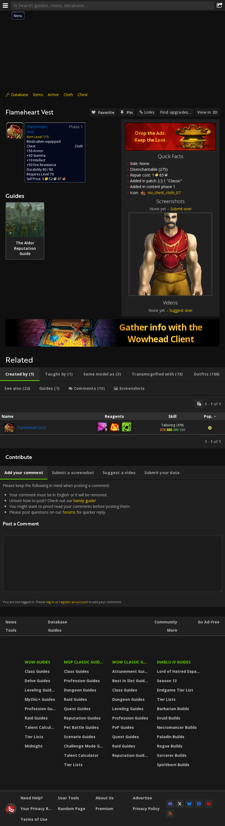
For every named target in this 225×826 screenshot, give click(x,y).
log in (50, 602)
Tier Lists (34, 736)
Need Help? (32, 797)
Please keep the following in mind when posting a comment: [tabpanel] (66, 543)
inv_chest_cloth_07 (164, 192)
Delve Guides (37, 680)
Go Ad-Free (209, 622)
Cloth (68, 94)
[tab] (20, 374)
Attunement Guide (130, 671)
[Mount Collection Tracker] (112, 333)
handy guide (84, 500)
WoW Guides (37, 662)
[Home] (10, 812)
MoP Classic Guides (84, 662)
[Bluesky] (189, 804)
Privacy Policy (146, 808)
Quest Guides (77, 708)
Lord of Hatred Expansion (179, 671)
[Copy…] (199, 404)
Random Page (71, 808)
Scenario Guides (79, 736)
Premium (104, 808)
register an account (73, 602)
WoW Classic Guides (131, 662)
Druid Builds (168, 718)
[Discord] (170, 804)
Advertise (142, 797)
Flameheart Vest (31, 427)
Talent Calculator (41, 727)
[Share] (219, 5)
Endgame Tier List (175, 690)
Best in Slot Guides (130, 680)
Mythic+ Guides (40, 699)
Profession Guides (41, 708)
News (10, 622)
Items (38, 94)
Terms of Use (34, 819)
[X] (180, 804)
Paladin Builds (170, 736)
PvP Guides (123, 727)
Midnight (34, 746)
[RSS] (170, 813)
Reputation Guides (82, 718)
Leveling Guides (40, 690)
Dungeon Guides (80, 690)
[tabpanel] (112, 422)
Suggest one (180, 310)
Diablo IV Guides (174, 662)
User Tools (68, 797)
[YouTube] (208, 804)
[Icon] (14, 130)
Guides (54, 630)
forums (69, 512)
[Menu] (5, 5)
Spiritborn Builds (173, 764)
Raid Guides (36, 718)
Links (149, 112)
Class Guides (37, 671)
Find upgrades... (176, 112)
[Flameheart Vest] (9, 427)
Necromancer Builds (177, 727)
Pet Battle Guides (81, 727)
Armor (53, 94)
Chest (83, 94)
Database (19, 94)
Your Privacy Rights (37, 808)
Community (165, 622)
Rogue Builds (169, 746)
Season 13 (167, 680)
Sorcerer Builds (172, 755)
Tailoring (168, 425)
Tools (10, 630)
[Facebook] (199, 804)
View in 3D (207, 112)
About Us (104, 797)
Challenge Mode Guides (84, 746)
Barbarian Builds (173, 708)
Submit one (180, 208)
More (172, 630)
